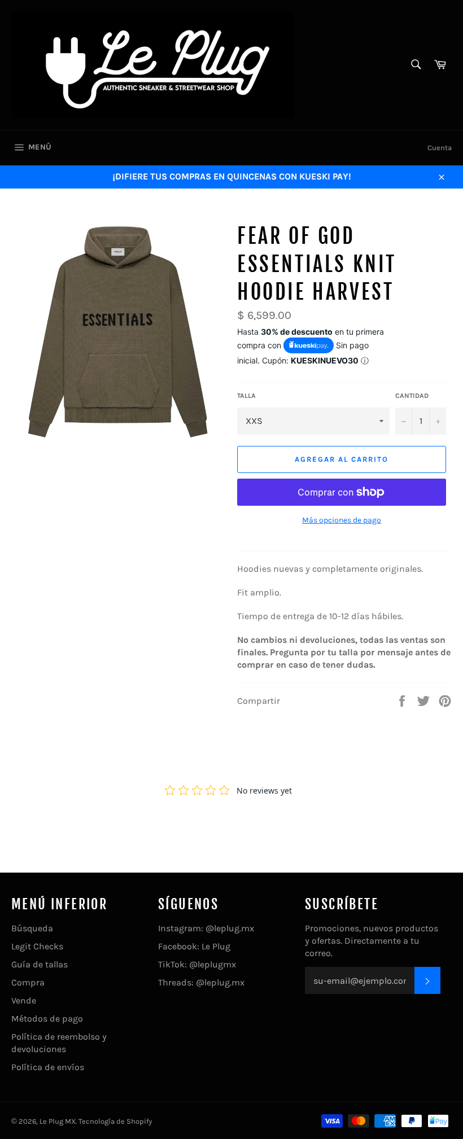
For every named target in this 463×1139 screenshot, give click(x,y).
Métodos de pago (47, 1018)
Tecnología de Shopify (115, 1121)
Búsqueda (32, 928)
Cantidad (412, 396)
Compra (28, 982)
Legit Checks (37, 946)
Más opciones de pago (341, 520)
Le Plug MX (58, 1121)
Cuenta (439, 147)
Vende (23, 1000)
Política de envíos (47, 1067)
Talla (246, 396)
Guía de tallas (39, 964)
